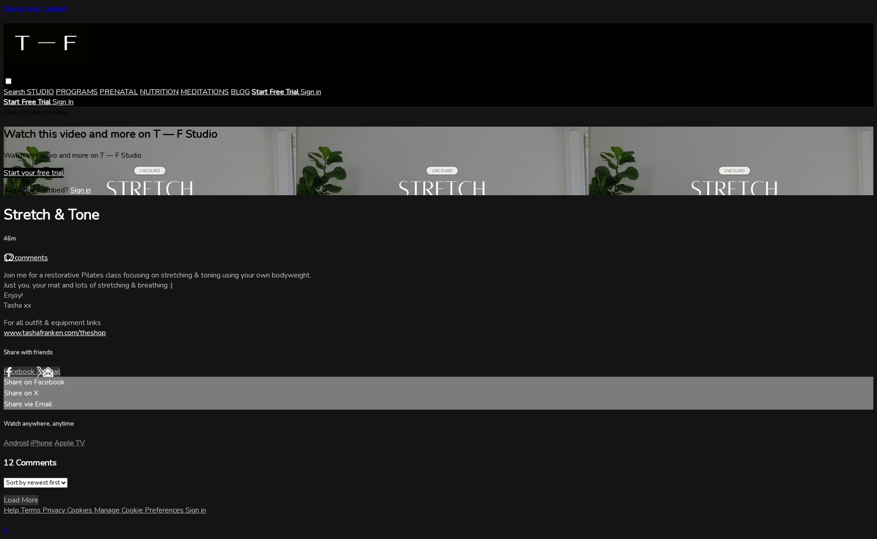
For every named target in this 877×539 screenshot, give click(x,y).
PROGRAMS (77, 92)
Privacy (54, 510)
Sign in (311, 92)
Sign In (63, 102)
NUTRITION (159, 92)
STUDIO (40, 92)
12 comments (26, 258)
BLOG (240, 92)
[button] (8, 81)
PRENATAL (119, 92)
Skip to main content (36, 9)
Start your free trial (33, 173)
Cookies (80, 510)
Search (15, 92)
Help (12, 510)
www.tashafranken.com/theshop (55, 333)
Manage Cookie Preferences (139, 510)
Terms (31, 510)
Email (51, 372)
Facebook (20, 372)
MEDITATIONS (204, 92)
